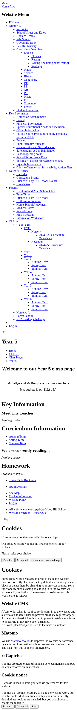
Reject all (8, 560)
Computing (30, 103)
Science (28, 73)
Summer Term (39, 268)
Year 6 (28, 299)
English (28, 52)
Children (14, 221)
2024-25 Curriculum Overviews (51, 246)
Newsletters (23, 184)
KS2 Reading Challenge (30, 319)
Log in (13, 326)
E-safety (21, 120)
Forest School (24, 315)
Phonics (36, 56)
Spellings (36, 66)
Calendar (21, 174)
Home (15, 22)
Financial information (29, 123)
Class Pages (23, 224)
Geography (30, 79)
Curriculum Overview (29, 49)
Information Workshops (30, 218)
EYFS (27, 228)
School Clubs (24, 211)
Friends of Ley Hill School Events (36, 181)
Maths (27, 69)
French (28, 106)
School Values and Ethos (31, 32)
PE (25, 86)
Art (26, 89)
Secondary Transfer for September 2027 (40, 160)
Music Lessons (25, 214)
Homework (23, 312)
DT (26, 93)
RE (26, 83)
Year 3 (28, 258)
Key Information (19, 113)
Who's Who (23, 39)
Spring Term (38, 265)
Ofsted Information (27, 130)
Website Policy (18, 499)
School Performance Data (31, 157)
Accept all (22, 560)
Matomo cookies (20, 641)
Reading (36, 59)
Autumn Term (39, 261)
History (28, 76)
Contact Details (25, 35)
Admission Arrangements (31, 116)
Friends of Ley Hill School (32, 197)
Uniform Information (28, 201)
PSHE (27, 100)
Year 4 (28, 272)
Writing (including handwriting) (50, 62)
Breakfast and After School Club (35, 191)
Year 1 (28, 251)
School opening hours (29, 154)
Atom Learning (18, 486)
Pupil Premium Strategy (30, 143)
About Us (15, 25)
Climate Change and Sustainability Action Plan (44, 167)
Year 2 (28, 255)
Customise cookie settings (45, 560)
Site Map (14, 493)
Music (27, 96)
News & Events (18, 170)
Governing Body (26, 42)
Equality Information (28, 164)
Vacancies (22, 29)
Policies (21, 140)
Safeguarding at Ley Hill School (35, 150)
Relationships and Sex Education (35, 147)
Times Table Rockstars (22, 480)
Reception (37, 241)
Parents (13, 187)
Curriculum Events (27, 177)
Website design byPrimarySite (28, 512)
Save (34, 706)
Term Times (23, 194)
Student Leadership (27, 110)
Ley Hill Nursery (26, 46)
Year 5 (28, 285)
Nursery (36, 231)
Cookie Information (20, 496)
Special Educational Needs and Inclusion (40, 127)
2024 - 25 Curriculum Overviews (51, 236)
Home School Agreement (31, 204)
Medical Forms (25, 207)
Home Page (8, 6)
